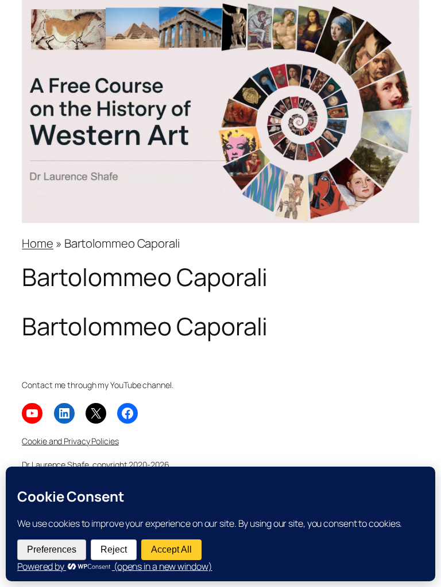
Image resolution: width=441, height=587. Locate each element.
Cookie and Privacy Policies (70, 441)
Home (37, 243)
